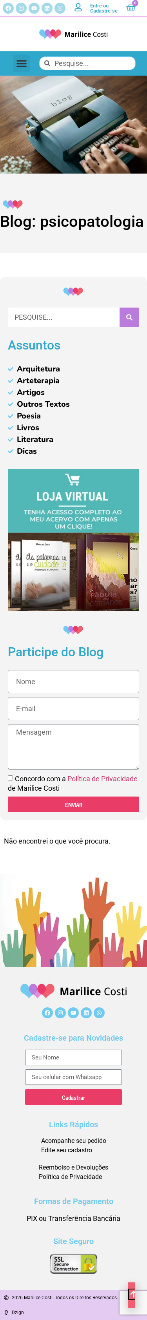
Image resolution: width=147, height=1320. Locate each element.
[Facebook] (8, 8)
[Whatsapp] (59, 8)
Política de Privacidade (102, 779)
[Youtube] (34, 8)
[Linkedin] (47, 8)
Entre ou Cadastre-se (104, 8)
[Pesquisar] (129, 317)
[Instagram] (21, 8)
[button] (21, 63)
